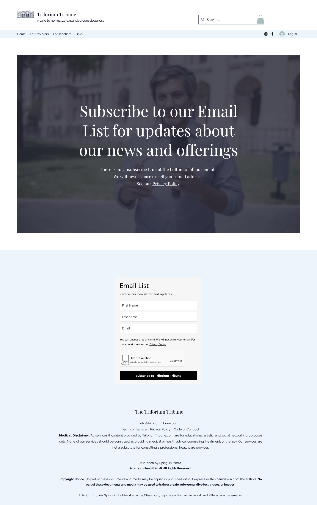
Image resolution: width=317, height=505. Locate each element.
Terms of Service (134, 429)
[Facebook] (272, 34)
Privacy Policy (165, 183)
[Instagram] (266, 34)
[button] (260, 19)
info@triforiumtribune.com (159, 423)
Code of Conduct (186, 429)
